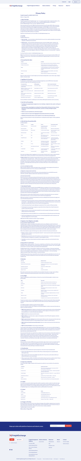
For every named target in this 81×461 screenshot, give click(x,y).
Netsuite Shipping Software (33, 450)
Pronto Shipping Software (33, 452)
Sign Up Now (19, 439)
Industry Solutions (46, 5)
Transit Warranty (62, 458)
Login (69, 1)
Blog (49, 443)
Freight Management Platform (33, 5)
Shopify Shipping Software (33, 445)
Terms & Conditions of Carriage (47, 458)
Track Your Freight (66, 441)
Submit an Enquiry (14, 442)
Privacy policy (39, 458)
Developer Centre (51, 445)
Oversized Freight (32, 443)
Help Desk (50, 447)
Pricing (54, 5)
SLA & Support (56, 458)
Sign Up (75, 1)
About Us (68, 5)
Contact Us (64, 1)
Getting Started (51, 441)
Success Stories (41, 441)
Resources (61, 5)
